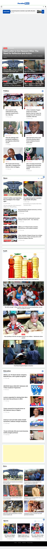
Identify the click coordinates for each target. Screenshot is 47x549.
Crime (26, 67)
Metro (5, 67)
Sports (9, 532)
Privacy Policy (30, 542)
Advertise (24, 542)
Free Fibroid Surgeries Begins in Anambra (23, 365)
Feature (21, 305)
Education (6, 232)
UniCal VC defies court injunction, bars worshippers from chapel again (12, 199)
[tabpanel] (10, 531)
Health (23, 277)
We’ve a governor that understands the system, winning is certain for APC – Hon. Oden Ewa (34, 85)
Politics (30, 81)
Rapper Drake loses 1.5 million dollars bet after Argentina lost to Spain (23, 536)
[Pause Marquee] (43, 12)
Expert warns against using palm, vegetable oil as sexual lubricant (23, 279)
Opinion (5, 81)
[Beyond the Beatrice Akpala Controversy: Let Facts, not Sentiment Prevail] (26, 11)
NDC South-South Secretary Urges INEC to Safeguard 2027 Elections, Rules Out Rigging (13, 165)
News (5, 48)
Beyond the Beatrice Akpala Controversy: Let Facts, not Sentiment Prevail (12, 85)
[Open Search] (43, 6)
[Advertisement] (23, 23)
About (15, 542)
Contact (19, 542)
